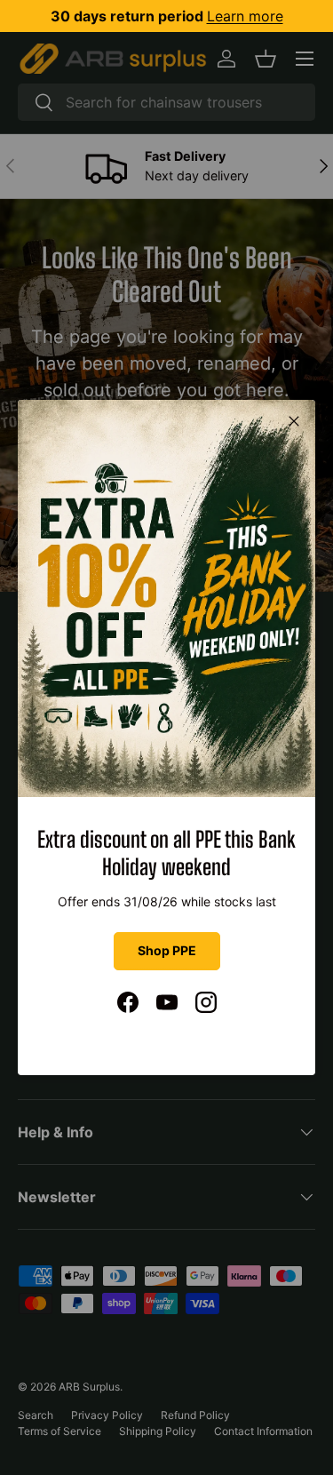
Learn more (245, 16)
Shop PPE (167, 950)
